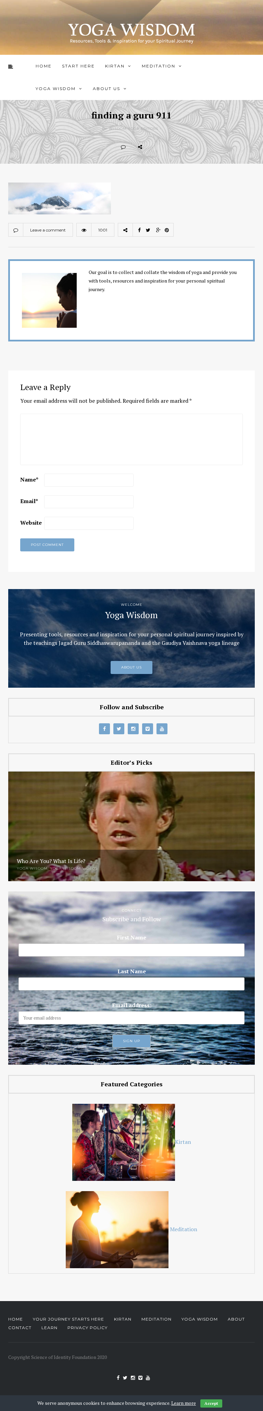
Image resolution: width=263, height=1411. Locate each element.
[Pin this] (200, 146)
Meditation (158, 65)
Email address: (131, 1005)
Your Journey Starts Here (68, 1319)
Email (29, 501)
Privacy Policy (87, 1327)
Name (29, 479)
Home (44, 65)
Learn (49, 1327)
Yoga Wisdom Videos (74, 868)
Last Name (131, 971)
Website (31, 522)
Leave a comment (48, 230)
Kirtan (115, 65)
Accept (211, 1403)
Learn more (183, 1403)
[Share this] (154, 146)
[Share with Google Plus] (184, 146)
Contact (20, 1327)
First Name (131, 937)
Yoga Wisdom (56, 88)
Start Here (78, 65)
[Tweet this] (169, 146)
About (236, 1319)
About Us (106, 88)
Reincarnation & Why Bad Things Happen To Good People (89, 861)
